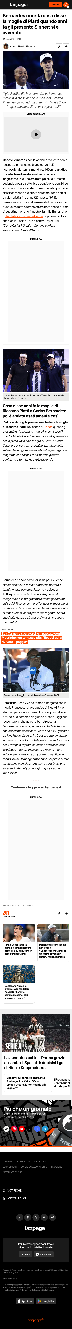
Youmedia (8, 1161)
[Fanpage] (36, 1228)
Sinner (48, 427)
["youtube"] (22, 1129)
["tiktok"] (6, 1129)
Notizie (21, 905)
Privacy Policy (42, 1161)
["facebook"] (37, 1129)
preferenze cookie (12, 1172)
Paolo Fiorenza (27, 46)
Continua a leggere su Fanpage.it (36, 787)
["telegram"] (45, 1129)
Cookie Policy (10, 1167)
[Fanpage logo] (19, 5)
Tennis (29, 905)
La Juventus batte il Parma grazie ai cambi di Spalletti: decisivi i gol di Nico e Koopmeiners (34, 1062)
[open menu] (4, 4)
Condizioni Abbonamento (34, 1167)
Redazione (56, 1167)
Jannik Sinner (9, 905)
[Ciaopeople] (36, 1320)
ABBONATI (55, 5)
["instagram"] (14, 1129)
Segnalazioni (23, 1161)
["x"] (29, 1129)
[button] (66, 46)
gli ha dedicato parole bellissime (23, 216)
